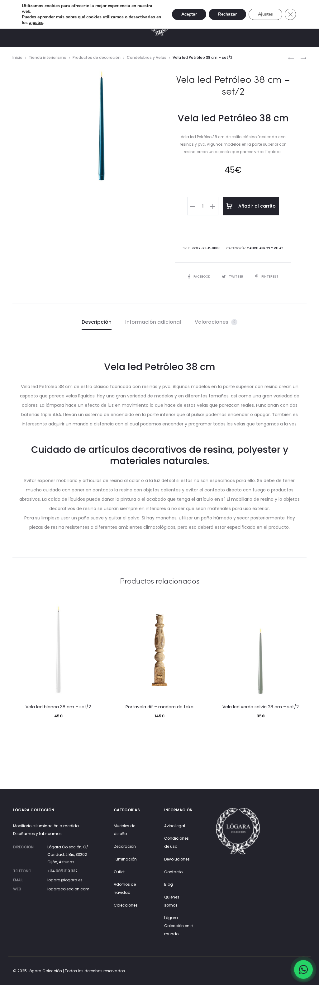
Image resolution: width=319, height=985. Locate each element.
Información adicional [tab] (153, 322)
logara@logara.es (65, 880)
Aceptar (189, 14)
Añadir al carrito (256, 206)
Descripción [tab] (97, 322)
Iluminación (125, 859)
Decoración (125, 846)
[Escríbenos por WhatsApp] (303, 969)
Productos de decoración (97, 57)
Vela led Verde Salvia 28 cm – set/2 (260, 707)
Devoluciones (177, 859)
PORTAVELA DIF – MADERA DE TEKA (159, 707)
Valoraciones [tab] (215, 322)
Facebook (202, 276)
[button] (192, 206)
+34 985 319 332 (62, 871)
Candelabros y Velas (146, 57)
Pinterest (270, 276)
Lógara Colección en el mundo (178, 925)
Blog (168, 884)
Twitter (236, 276)
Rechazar (227, 14)
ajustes (36, 23)
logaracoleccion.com (68, 889)
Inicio (17, 57)
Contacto (173, 872)
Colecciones (126, 905)
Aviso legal (174, 825)
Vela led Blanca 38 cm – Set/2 (58, 707)
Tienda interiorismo (47, 57)
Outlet (119, 872)
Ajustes (265, 14)
